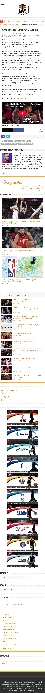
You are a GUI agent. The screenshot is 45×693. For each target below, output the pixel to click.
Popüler (11, 295)
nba (29, 141)
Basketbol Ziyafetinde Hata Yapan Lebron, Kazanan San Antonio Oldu (30, 188)
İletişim (3, 400)
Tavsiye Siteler (5, 393)
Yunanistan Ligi (7, 635)
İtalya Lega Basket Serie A (10, 632)
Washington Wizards (34, 35)
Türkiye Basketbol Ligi (9, 623)
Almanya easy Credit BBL (10, 629)
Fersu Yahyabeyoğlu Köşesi (9, 390)
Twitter (3, 660)
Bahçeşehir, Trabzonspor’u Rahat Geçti (24, 358)
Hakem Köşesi (7, 648)
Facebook (4, 663)
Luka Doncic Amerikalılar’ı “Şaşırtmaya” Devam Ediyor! (13, 182)
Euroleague (4, 608)
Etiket (25, 295)
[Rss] (22, 679)
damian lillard (20, 141)
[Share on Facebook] (19, 130)
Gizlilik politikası (6, 397)
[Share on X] (7, 130)
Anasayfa (4, 24)
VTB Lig (5, 642)
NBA (15, 35)
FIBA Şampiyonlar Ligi (7, 617)
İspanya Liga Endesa (9, 626)
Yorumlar (18, 295)
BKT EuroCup (5, 614)
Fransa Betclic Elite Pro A (10, 639)
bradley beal (9, 141)
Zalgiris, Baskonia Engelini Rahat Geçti (24, 341)
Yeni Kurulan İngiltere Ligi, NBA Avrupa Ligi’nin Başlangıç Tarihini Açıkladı (19, 280)
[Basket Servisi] (22, 8)
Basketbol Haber (13, 24)
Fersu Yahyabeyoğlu (9, 33)
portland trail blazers (9, 143)
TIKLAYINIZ (22, 98)
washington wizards (25, 143)
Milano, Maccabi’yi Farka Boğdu (22, 333)
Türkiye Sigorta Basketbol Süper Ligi (12, 604)
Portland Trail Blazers (22, 35)
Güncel (4, 295)
